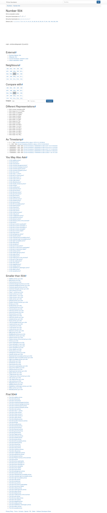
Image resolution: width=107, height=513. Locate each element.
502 (7, 74)
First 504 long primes (14, 444)
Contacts (21, 511)
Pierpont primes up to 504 (16, 337)
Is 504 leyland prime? (15, 205)
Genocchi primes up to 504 (16, 312)
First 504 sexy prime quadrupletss (18, 484)
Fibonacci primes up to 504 (16, 310)
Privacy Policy (9, 511)
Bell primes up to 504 (14, 280)
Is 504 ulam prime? (14, 262)
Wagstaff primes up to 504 (16, 383)
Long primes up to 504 (15, 326)
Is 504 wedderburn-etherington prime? (19, 267)
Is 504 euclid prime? (14, 187)
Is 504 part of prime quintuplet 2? (18, 227)
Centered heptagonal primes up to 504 (19, 285)
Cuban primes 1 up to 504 (16, 295)
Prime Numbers (11, 2)
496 (21, 68)
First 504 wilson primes (15, 506)
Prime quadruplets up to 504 (16, 342)
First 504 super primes (15, 491)
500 (18, 71)
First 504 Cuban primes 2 (16, 416)
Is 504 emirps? (13, 185)
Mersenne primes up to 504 (16, 331)
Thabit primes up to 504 (15, 374)
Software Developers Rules (44, 511)
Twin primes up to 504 (15, 378)
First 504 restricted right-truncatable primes (20, 476)
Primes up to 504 (13, 341)
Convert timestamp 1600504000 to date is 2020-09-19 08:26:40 (40, 151)
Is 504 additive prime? (15, 160)
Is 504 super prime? (14, 254)
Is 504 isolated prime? (15, 200)
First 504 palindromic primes (16, 454)
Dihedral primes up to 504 (16, 300)
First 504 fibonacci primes (16, 429)
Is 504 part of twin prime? (16, 259)
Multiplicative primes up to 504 (17, 334)
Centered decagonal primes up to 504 (19, 284)
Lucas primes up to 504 (15, 327)
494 (14, 68)
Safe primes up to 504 (15, 361)
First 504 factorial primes (15, 426)
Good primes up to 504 (15, 314)
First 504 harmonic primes (16, 436)
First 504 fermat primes (15, 427)
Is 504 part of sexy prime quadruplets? (19, 247)
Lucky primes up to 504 (15, 329)
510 (18, 76)
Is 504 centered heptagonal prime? (18, 167)
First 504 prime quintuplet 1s (16, 463)
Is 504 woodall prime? (15, 271)
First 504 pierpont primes (15, 456)
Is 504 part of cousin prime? (16, 175)
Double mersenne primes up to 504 (18, 302)
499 (14, 71)
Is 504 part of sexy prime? (16, 246)
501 (21, 71)
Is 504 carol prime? (14, 163)
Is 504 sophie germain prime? (17, 252)
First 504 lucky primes (15, 447)
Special (26, 511)
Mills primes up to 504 (15, 332)
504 (14, 74)
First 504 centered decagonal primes (19, 402)
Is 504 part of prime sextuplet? (17, 229)
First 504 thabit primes (15, 493)
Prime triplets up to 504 (15, 349)
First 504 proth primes (15, 469)
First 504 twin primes (14, 496)
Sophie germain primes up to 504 (18, 371)
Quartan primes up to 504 (16, 354)
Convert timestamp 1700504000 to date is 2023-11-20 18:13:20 (40, 152)
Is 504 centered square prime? (17, 168)
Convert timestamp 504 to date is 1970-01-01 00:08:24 (30, 142)
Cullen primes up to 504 (15, 299)
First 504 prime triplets (15, 468)
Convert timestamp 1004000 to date (18, 58)
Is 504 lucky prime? (14, 210)
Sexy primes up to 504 (15, 364)
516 (21, 79)
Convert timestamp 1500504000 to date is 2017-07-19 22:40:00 (40, 149)
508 (11, 76)
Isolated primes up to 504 (16, 319)
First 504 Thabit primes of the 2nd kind (19, 494)
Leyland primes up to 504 (16, 324)
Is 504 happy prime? (14, 197)
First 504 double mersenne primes (18, 421)
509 (14, 76)
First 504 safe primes (14, 479)
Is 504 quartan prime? (15, 236)
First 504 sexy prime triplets (16, 486)
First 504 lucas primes (15, 446)
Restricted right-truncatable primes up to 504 (21, 357)
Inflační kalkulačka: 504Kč (16, 60)
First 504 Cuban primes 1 (16, 414)
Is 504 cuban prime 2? (15, 178)
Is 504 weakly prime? (14, 266)
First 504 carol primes (15, 400)
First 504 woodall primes (15, 508)
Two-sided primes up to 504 (16, 379)
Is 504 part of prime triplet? (16, 231)
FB (30, 511)
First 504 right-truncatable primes (18, 478)
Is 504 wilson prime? (14, 269)
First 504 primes (13, 459)
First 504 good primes (15, 432)
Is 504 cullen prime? (14, 180)
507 (8, 76)
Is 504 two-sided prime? (15, 261)
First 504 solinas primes (15, 488)
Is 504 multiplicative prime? (16, 215)
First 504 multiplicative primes (17, 452)
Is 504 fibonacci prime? (15, 192)
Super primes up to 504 (15, 373)
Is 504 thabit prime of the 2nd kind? (18, 257)
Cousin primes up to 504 (15, 294)
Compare (8, 101)
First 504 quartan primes (15, 473)
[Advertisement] (53, 31)
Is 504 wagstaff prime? (15, 264)
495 (18, 68)
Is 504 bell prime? (14, 162)
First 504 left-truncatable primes (17, 441)
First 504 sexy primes (15, 483)
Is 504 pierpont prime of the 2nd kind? (19, 220)
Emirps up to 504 (13, 304)
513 (11, 79)
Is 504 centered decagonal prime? (18, 165)
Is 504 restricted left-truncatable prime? (19, 237)
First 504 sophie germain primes (17, 489)
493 (11, 68)
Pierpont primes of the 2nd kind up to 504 (20, 339)
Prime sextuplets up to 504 (16, 347)
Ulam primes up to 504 (15, 381)
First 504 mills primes (14, 451)
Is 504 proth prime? (14, 232)
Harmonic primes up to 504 (16, 317)
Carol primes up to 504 (15, 282)
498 (11, 71)
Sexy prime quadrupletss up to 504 (18, 366)
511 (21, 76)
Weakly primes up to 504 (15, 384)
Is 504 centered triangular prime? (18, 170)
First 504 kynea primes (15, 439)
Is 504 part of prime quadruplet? (17, 224)
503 (11, 74)
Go (98, 2)
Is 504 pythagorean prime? (16, 234)
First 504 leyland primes (15, 442)
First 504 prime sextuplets (16, 466)
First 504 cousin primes (15, 412)
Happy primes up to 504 (15, 315)
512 (8, 79)
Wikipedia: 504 (13, 57)
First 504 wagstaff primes (15, 501)
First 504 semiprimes (14, 481)
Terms (16, 511)
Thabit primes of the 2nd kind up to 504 (19, 376)
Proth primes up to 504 (15, 351)
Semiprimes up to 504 (15, 362)
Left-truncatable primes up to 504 (18, 322)
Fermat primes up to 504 (15, 309)
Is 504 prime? (12, 222)
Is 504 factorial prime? (15, 189)
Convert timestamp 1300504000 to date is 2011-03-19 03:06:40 (40, 146)
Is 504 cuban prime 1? (15, 177)
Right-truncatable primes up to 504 (18, 359)
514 (14, 79)
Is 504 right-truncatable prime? (17, 241)
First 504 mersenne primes (16, 449)
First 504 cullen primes (15, 417)
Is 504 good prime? (14, 195)
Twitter (33, 511)
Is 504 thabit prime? (14, 256)
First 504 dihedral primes (15, 419)
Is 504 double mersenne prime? (17, 184)
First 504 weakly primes (15, 503)
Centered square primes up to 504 (18, 287)
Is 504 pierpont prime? (15, 219)
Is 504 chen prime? (14, 172)
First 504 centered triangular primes (18, 407)
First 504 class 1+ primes (15, 411)
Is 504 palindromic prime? (16, 217)
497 (7, 71)
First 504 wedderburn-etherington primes (20, 504)
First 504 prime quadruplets (16, 461)
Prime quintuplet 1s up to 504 (17, 344)
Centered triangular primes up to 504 (19, 289)
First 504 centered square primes (18, 405)
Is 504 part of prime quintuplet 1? (18, 225)
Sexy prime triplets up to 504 (16, 367)
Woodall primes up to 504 (16, 389)
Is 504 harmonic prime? (15, 199)
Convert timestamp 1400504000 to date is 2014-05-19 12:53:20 (40, 147)
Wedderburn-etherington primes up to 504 (20, 386)
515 (18, 79)
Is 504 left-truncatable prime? (17, 204)
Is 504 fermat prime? (14, 190)
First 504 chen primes (15, 409)
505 (18, 74)
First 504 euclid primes (15, 424)
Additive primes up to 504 (16, 279)
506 (21, 74)
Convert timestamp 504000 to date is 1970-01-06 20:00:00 (33, 144)
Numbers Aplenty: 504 (15, 55)
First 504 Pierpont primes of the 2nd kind (20, 457)
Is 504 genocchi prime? (15, 194)
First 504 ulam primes (15, 499)
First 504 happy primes (15, 434)
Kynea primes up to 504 (15, 321)
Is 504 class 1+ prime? (15, 173)
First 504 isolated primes (15, 437)
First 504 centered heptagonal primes (19, 404)
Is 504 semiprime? (14, 244)
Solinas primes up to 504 (15, 369)
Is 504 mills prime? (14, 214)
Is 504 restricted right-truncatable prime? (20, 239)
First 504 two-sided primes (16, 498)
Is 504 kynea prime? (14, 202)
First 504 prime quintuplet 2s (16, 464)
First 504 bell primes (14, 399)
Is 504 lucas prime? (14, 209)
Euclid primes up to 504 (15, 305)
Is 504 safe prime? (14, 242)
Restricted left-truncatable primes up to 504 (20, 356)
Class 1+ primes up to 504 (16, 292)
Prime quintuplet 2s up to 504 (17, 346)
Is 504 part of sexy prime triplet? (17, 249)
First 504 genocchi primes (16, 431)
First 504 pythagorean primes (17, 471)
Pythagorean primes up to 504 (17, 352)
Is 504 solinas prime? (14, 251)
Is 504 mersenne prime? (15, 212)
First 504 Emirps (13, 422)
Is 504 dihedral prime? (15, 182)
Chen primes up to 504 (15, 290)
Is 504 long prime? (14, 207)
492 (8, 68)
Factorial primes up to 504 (16, 307)
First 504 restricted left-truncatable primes (20, 474)
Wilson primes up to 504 (15, 388)
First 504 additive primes (15, 397)
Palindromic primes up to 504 (17, 336)
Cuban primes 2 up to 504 (16, 297)
